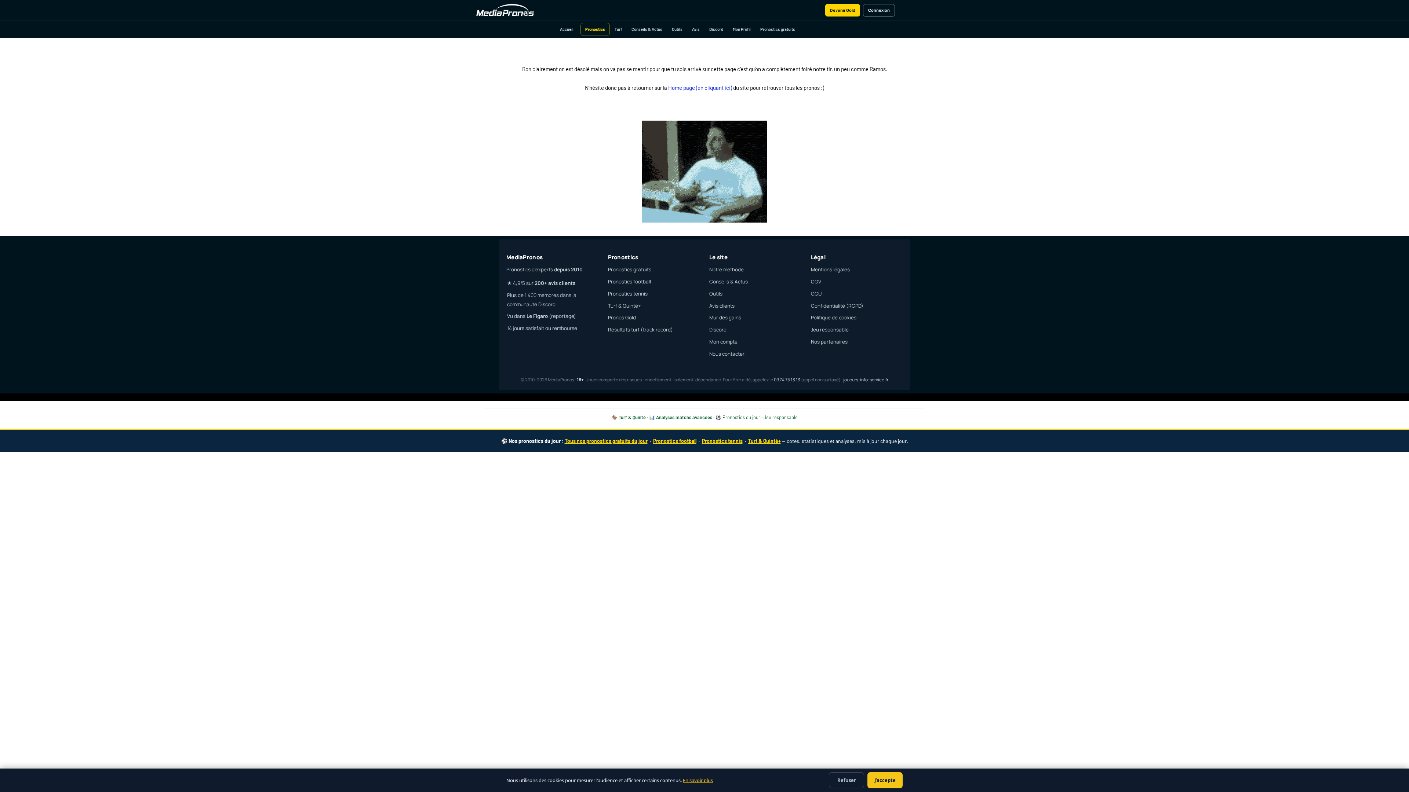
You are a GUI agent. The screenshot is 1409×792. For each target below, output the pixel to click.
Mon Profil (742, 29)
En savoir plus (698, 780)
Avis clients (722, 305)
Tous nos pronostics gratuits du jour (606, 441)
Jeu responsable (830, 329)
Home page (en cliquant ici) (700, 87)
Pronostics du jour (741, 417)
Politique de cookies (833, 317)
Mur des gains (725, 317)
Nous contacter (726, 354)
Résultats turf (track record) (640, 329)
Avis (696, 29)
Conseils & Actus (646, 29)
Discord (716, 29)
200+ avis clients (555, 283)
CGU (816, 293)
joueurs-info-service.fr (865, 380)
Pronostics (595, 29)
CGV (816, 281)
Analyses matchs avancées (684, 417)
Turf (618, 29)
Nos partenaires (829, 341)
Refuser (846, 780)
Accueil (567, 29)
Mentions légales (830, 269)
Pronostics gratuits (777, 29)
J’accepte (885, 780)
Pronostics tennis (628, 293)
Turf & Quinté (632, 417)
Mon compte (723, 341)
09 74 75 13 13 (787, 380)
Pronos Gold (622, 317)
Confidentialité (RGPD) (837, 305)
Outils (677, 29)
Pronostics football (629, 281)
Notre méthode (726, 269)
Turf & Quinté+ (624, 305)
